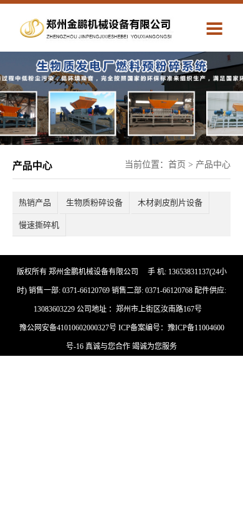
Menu (218, 28)
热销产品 (35, 202)
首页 (177, 164)
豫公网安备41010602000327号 (68, 327)
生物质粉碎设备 (94, 202)
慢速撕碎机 (39, 225)
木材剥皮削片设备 (170, 202)
